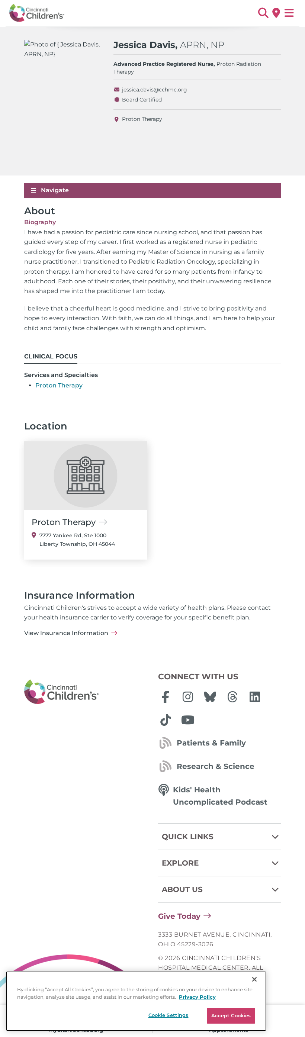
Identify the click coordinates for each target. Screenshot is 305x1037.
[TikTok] (165, 720)
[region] (136, 1001)
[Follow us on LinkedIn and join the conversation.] (254, 696)
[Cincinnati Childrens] (85, 692)
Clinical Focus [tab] (50, 356)
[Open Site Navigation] (289, 13)
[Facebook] (165, 696)
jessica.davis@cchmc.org (154, 89)
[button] (263, 13)
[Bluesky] (210, 696)
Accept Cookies (231, 1015)
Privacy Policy (197, 997)
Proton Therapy (142, 119)
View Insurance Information (66, 633)
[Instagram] (187, 696)
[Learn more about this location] (85, 476)
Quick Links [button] (188, 836)
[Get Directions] (276, 13)
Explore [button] (180, 863)
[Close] (254, 979)
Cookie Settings (168, 1015)
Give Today (179, 916)
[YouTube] (187, 720)
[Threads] (232, 696)
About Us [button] (182, 889)
